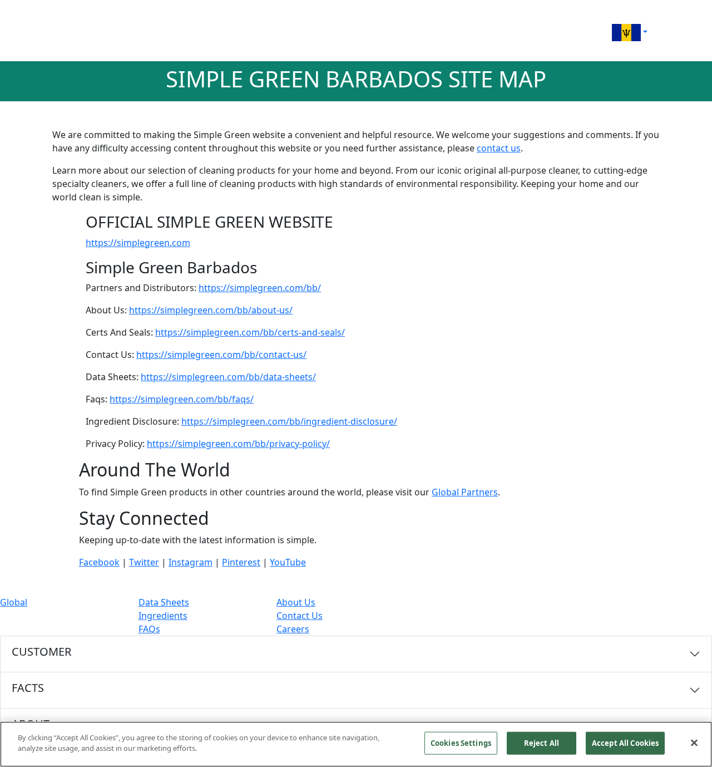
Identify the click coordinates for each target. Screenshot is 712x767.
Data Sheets (164, 602)
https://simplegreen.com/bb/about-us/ (211, 310)
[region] (356, 744)
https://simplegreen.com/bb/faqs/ (182, 399)
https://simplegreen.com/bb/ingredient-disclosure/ (289, 421)
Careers (292, 629)
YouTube (288, 562)
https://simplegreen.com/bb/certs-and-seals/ (250, 332)
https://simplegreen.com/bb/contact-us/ (221, 354)
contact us (499, 148)
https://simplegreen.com (138, 243)
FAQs (149, 629)
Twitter (144, 562)
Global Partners (465, 492)
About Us (295, 602)
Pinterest (241, 562)
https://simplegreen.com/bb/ (260, 288)
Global (13, 602)
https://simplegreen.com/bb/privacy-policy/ (238, 443)
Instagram (190, 562)
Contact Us (299, 615)
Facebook (99, 562)
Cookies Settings (461, 743)
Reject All (541, 743)
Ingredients (163, 615)
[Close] (694, 742)
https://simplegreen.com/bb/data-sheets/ (228, 377)
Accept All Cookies (625, 743)
